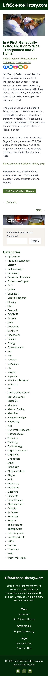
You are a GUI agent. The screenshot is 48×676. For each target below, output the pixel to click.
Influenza (13, 384)
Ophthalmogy (15, 446)
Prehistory (13, 483)
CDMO (11, 289)
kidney (35, 163)
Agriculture (14, 256)
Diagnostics (14, 335)
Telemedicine (15, 524)
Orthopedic (14, 458)
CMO (10, 306)
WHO (10, 553)
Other (11, 462)
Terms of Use (24, 648)
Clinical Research (17, 297)
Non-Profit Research (19, 430)
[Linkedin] (10, 67)
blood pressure (11, 163)
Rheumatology (16, 504)
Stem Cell (13, 516)
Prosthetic (13, 487)
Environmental (15, 347)
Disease (24, 58)
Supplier (12, 520)
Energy (11, 343)
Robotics (12, 508)
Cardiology (13, 273)
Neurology (13, 421)
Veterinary (13, 549)
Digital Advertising (24, 631)
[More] (25, 67)
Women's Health (17, 557)
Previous (12, 202)
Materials (13, 401)
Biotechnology (11, 58)
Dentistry (13, 331)
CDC (10, 285)
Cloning (12, 302)
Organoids (13, 454)
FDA (10, 355)
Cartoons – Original (18, 281)
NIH (10, 425)
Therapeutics (23, 62)
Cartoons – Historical (19, 277)
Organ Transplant (17, 450)
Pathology (13, 467)
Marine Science (16, 397)
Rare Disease (15, 500)
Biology (12, 264)
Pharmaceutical (16, 471)
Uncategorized (16, 537)
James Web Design (24, 664)
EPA (10, 351)
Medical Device (16, 409)
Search (35, 241)
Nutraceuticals (16, 434)
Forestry (12, 359)
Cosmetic (13, 310)
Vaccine (12, 545)
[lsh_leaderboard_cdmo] (24, 220)
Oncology (13, 442)
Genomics (13, 364)
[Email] (20, 67)
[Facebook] (5, 67)
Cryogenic (13, 326)
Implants (12, 376)
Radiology (13, 495)
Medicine (13, 413)
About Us (24, 614)
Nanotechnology (17, 417)
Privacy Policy (24, 643)
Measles (12, 405)
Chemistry (13, 293)
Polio (10, 479)
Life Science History (19, 392)
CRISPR (12, 318)
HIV (10, 368)
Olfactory (13, 438)
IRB (9, 388)
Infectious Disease (18, 380)
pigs (42, 163)
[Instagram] (15, 67)
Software (13, 512)
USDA (11, 541)
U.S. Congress (15, 533)
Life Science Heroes (24, 619)
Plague (11, 475)
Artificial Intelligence (19, 260)
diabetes (26, 163)
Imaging (12, 372)
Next (38, 210)
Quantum (13, 491)
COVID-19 (13, 314)
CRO (10, 322)
